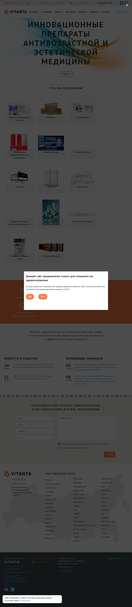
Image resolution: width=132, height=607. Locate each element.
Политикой (25, 600)
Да (29, 296)
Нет (43, 296)
